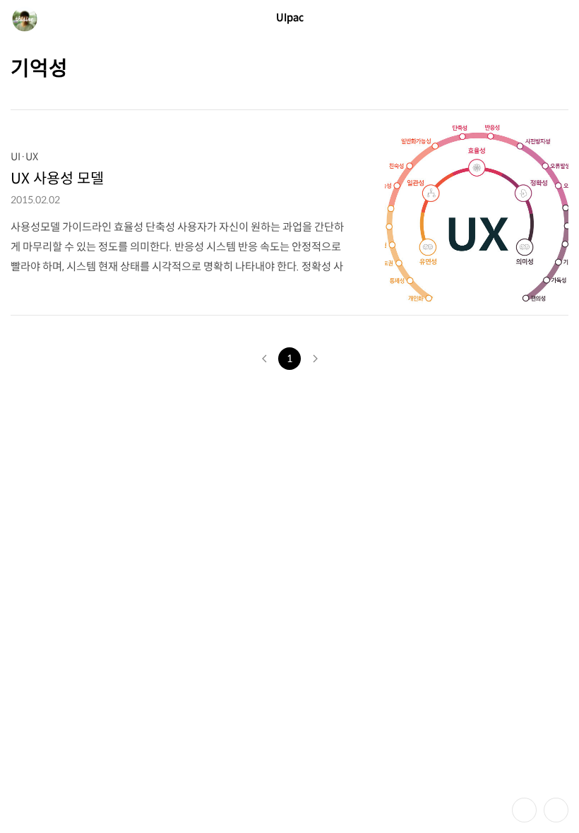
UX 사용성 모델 (57, 178)
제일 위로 (556, 810)
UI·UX (24, 156)
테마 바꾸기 (524, 810)
